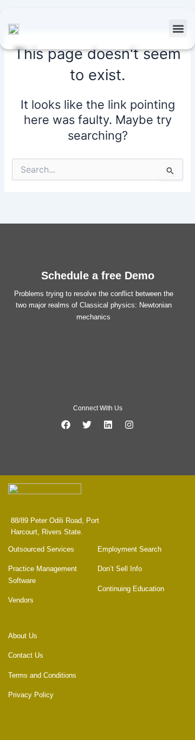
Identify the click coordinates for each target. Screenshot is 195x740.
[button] (178, 28)
